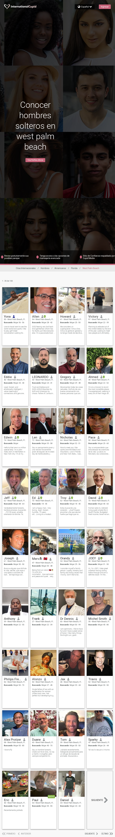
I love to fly (8, 750)
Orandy (65, 558)
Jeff (7, 498)
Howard (65, 316)
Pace (91, 437)
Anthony (9, 619)
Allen (35, 316)
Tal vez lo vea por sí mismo (99, 750)
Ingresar (105, 7)
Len (34, 437)
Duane (36, 739)
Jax (62, 679)
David (92, 498)
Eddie (8, 377)
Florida (74, 268)
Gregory (65, 377)
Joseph (9, 558)
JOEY (92, 558)
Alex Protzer (12, 739)
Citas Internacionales (26, 268)
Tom (63, 739)
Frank (36, 619)
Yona (7, 316)
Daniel (64, 800)
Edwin (8, 437)
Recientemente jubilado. (13, 810)
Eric (6, 800)
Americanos (60, 268)
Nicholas (66, 437)
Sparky (93, 739)
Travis (92, 679)
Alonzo (37, 679)
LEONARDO (40, 377)
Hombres (45, 268)
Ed (34, 498)
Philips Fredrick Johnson (13, 679)
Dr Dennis (67, 619)
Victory (93, 316)
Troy (63, 498)
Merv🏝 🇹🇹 (39, 559)
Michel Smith (97, 619)
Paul (35, 800)
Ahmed (93, 377)
